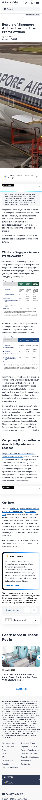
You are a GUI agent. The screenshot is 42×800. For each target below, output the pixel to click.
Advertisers (24, 204)
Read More (20, 689)
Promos (5, 750)
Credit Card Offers (9, 743)
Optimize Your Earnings (30, 750)
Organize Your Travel (29, 747)
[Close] (36, 176)
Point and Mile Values (29, 754)
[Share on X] (34, 610)
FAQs (4, 754)
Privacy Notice (7, 761)
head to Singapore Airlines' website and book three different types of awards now (20, 511)
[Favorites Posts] (32, 2)
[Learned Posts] (25, 2)
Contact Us (25, 764)
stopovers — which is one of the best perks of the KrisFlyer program (21, 383)
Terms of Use (26, 761)
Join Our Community (10, 768)
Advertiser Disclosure (32, 14)
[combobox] (21, 9)
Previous (2, 657)
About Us (5, 764)
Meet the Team (8, 747)
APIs (3, 757)
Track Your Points (28, 743)
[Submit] (5, 9)
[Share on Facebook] (27, 610)
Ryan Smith (9, 37)
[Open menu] (37, 2)
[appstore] (21, 777)
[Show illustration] (12, 585)
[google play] (21, 782)
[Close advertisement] (39, 186)
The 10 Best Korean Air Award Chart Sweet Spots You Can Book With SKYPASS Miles (19, 677)
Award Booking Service (30, 757)
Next (39, 657)
